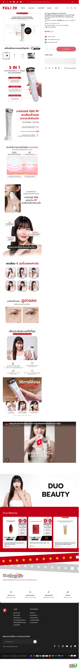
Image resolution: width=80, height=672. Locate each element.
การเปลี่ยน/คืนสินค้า (34, 620)
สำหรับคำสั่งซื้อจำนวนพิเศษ (19, 622)
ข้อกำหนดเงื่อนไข (34, 617)
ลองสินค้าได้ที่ (16, 625)
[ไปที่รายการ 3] (22, 55)
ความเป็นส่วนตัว (34, 622)
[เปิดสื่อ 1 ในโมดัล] (22, 31)
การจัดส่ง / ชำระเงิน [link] (51, 36)
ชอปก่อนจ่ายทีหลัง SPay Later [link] (53, 39)
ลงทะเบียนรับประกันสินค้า (19, 620)
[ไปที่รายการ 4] (31, 55)
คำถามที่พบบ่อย (33, 615)
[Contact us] (72, 665)
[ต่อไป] (38, 34)
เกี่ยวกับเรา (32, 613)
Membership (16, 613)
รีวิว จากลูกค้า (16, 615)
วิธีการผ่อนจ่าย (16, 617)
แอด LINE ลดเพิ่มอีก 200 (52, 42)
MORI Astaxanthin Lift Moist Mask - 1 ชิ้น (39, 543)
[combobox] (73, 2)
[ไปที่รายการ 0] (6, 55)
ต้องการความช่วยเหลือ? (71, 68)
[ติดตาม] (35, 641)
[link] (39, 490)
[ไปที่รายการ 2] (14, 55)
